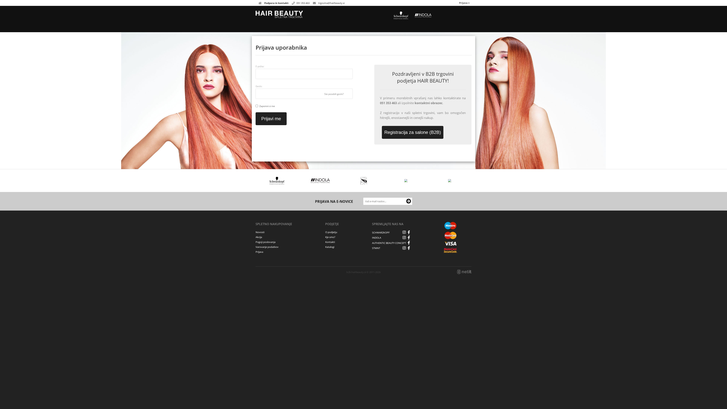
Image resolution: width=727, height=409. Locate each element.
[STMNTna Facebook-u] (409, 248)
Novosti (260, 232)
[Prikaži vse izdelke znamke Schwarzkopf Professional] (277, 180)
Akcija (259, 237)
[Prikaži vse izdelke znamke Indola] (320, 180)
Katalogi (329, 247)
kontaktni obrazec (428, 103)
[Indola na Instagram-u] (404, 238)
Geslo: (259, 86)
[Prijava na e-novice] (408, 201)
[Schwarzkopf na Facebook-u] (409, 232)
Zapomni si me (267, 106)
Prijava (464, 3)
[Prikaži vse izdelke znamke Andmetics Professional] (407, 180)
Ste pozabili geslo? (334, 94)
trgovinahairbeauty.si (331, 3)
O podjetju (331, 232)
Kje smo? (330, 237)
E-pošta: (260, 66)
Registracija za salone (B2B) (412, 132)
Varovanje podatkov (267, 247)
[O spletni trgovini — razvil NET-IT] (464, 272)
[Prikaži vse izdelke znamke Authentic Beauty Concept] (450, 180)
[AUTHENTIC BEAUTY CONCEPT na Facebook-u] (409, 243)
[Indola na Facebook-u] (409, 238)
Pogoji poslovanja (265, 242)
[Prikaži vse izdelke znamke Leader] (363, 180)
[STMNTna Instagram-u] (404, 248)
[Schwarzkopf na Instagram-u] (404, 232)
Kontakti (330, 242)
